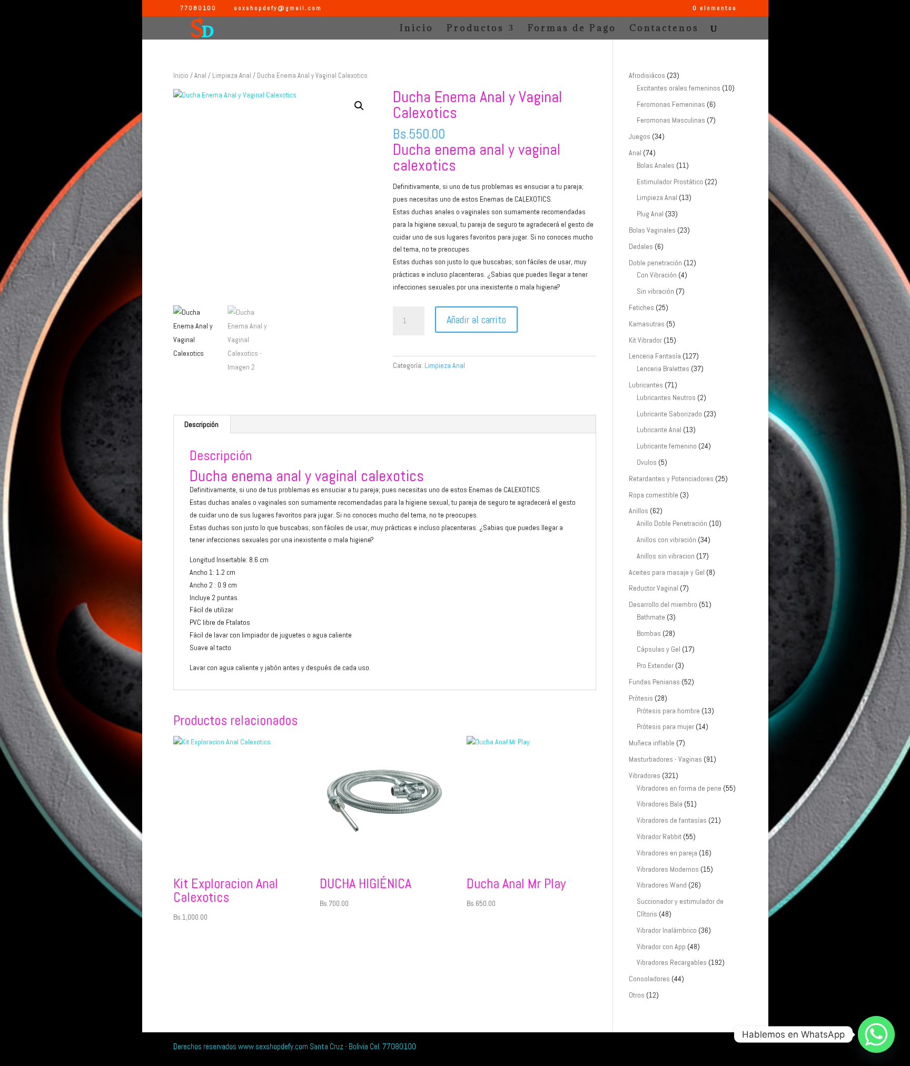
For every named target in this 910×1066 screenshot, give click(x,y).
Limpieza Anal (231, 75)
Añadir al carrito (476, 319)
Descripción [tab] (201, 424)
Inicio (416, 29)
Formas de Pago (572, 29)
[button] (359, 105)
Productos (475, 29)
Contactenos (664, 29)
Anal (200, 75)
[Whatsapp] (876, 1034)
